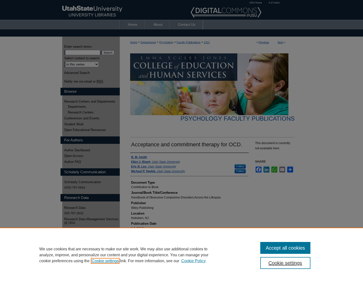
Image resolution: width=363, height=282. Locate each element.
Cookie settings (105, 261)
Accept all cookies (285, 248)
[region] (181, 255)
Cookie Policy (193, 261)
